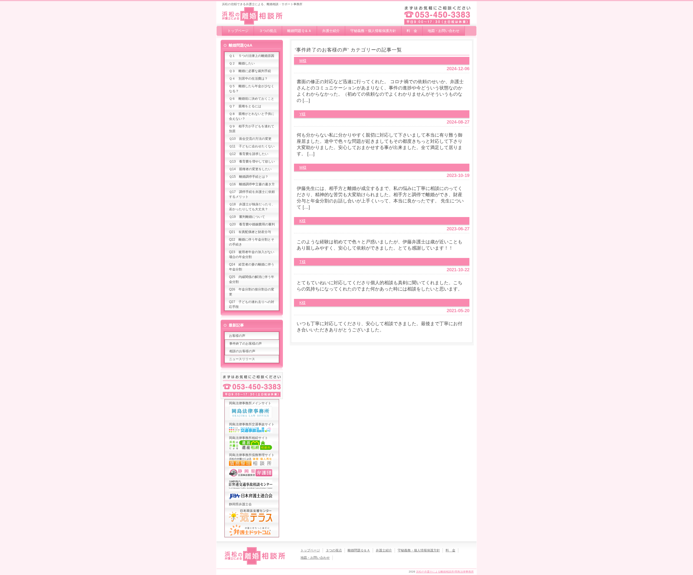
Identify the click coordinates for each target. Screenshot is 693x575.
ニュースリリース (242, 359)
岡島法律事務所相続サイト (248, 438)
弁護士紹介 (331, 31)
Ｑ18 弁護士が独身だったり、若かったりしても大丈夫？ (252, 206)
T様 (302, 262)
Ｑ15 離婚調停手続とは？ (248, 177)
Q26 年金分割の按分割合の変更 (251, 292)
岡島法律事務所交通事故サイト (251, 424)
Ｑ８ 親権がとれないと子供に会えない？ (251, 116)
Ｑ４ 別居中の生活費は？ (248, 78)
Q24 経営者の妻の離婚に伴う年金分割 (251, 267)
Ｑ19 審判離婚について (247, 217)
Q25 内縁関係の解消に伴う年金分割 (251, 279)
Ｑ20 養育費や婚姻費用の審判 (252, 224)
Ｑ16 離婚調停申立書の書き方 (252, 184)
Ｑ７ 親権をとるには (245, 106)
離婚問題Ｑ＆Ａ (299, 31)
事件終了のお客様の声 (245, 343)
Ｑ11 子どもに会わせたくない (251, 146)
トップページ (238, 31)
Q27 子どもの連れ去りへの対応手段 (251, 304)
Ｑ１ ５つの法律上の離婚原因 (251, 56)
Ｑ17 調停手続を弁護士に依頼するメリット (252, 194)
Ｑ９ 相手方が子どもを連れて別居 (251, 128)
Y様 (302, 114)
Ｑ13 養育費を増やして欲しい (252, 161)
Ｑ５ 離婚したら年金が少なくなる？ (251, 88)
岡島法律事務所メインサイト (250, 403)
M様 (302, 61)
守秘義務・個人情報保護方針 (373, 31)
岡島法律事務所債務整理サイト (251, 455)
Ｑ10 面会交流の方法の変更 (250, 139)
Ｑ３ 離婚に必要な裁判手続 (250, 71)
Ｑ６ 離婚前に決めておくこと (251, 99)
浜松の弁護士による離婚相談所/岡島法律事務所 (445, 571)
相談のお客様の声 (242, 351)
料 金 (412, 31)
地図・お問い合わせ (443, 31)
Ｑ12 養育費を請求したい (248, 154)
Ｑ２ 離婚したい (242, 63)
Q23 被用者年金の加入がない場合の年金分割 (251, 254)
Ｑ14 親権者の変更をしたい (250, 169)
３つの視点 (268, 31)
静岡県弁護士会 (240, 504)
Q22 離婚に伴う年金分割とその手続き (251, 242)
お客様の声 (237, 336)
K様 (302, 221)
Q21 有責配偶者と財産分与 (250, 232)
